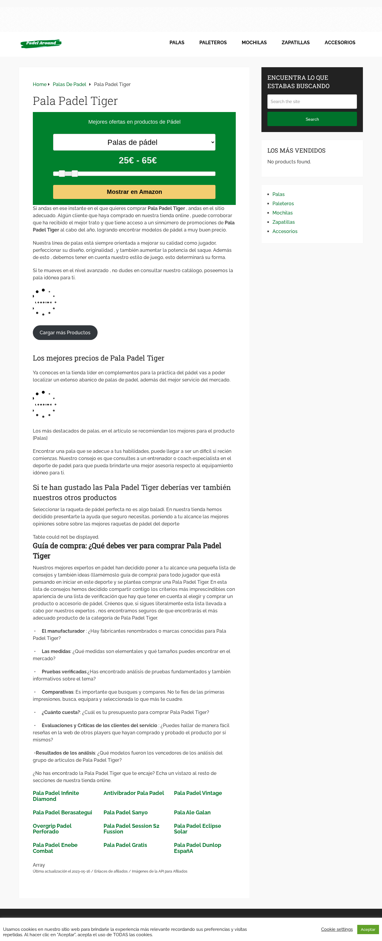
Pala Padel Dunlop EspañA (197, 848)
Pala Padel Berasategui (62, 812)
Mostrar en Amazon (134, 191)
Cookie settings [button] (337, 929)
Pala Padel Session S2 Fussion (131, 829)
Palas (177, 42)
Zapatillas (296, 42)
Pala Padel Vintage (198, 793)
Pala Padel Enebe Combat (55, 848)
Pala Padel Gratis (125, 845)
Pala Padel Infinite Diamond (56, 796)
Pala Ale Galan (192, 812)
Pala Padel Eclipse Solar (197, 829)
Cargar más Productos (65, 332)
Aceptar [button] (368, 929)
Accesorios (340, 42)
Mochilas (254, 42)
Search (312, 119)
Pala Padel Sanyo (126, 812)
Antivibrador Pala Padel (134, 793)
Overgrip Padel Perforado (52, 829)
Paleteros (213, 42)
